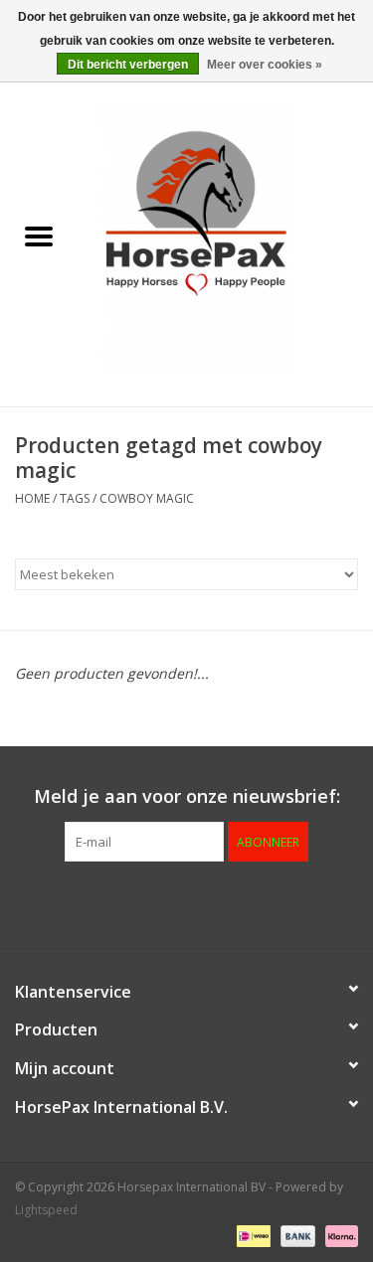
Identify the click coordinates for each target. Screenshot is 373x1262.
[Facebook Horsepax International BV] (79, 902)
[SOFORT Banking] (338, 1234)
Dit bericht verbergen (128, 65)
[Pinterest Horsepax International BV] (187, 902)
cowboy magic (146, 498)
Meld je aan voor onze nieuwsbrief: (187, 796)
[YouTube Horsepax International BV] (223, 902)
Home (32, 498)
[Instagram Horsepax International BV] (294, 902)
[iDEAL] (252, 1234)
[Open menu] (39, 235)
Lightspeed (46, 1209)
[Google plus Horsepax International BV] (151, 902)
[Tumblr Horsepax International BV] (259, 902)
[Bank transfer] (296, 1234)
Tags (75, 498)
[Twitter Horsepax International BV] (115, 902)
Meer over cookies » (264, 65)
